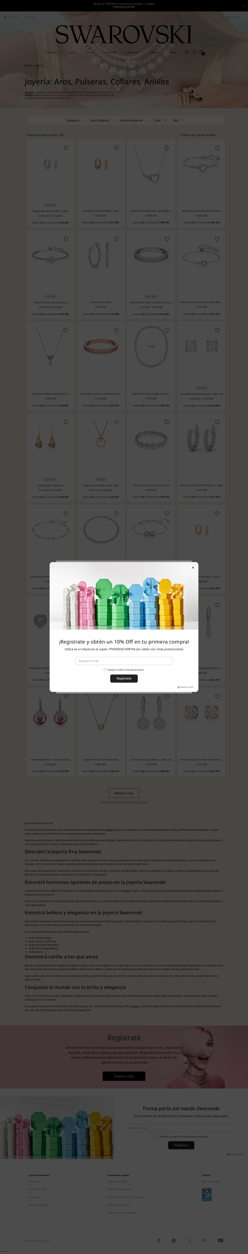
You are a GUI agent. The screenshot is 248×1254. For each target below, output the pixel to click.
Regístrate (124, 678)
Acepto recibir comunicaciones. (126, 670)
